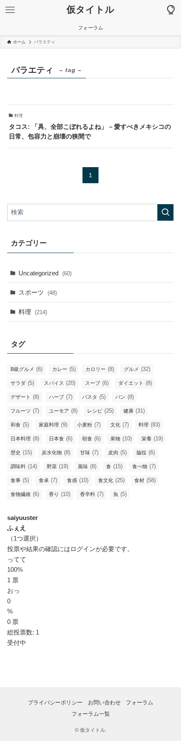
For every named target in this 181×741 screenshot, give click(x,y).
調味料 (24, 466)
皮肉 (117, 452)
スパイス (59, 383)
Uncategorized (45, 273)
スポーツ (38, 292)
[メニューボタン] (10, 10)
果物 (121, 438)
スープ (97, 383)
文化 (119, 424)
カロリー (99, 369)
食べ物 (144, 466)
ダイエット (135, 383)
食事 (20, 480)
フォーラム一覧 (91, 714)
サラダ (22, 383)
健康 (134, 411)
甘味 (89, 452)
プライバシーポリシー (55, 702)
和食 (20, 424)
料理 (33, 311)
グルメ (137, 369)
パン (124, 397)
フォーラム (139, 702)
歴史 (21, 452)
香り (59, 494)
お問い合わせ (104, 702)
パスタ (94, 397)
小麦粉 (89, 424)
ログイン (83, 548)
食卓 (48, 480)
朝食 (91, 438)
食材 (145, 480)
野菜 (57, 466)
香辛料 (92, 494)
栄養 (152, 438)
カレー (64, 369)
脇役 (145, 452)
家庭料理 (53, 424)
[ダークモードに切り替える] (171, 10)
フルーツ (25, 411)
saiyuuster (22, 517)
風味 (87, 466)
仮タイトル (90, 10)
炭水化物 (56, 452)
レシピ (100, 411)
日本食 (60, 438)
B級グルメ (27, 369)
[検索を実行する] (165, 212)
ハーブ (60, 397)
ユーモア (63, 411)
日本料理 (25, 438)
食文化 (111, 480)
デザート (25, 397)
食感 (77, 480)
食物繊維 (25, 494)
